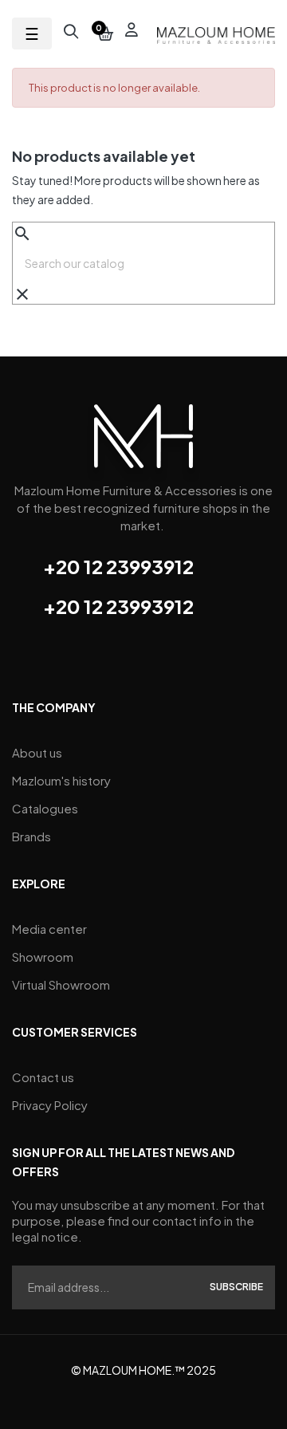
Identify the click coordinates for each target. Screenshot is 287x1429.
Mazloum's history (61, 780)
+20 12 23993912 (118, 566)
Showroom (42, 956)
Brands (31, 836)
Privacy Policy (50, 1104)
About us (37, 752)
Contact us (43, 1077)
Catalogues (45, 808)
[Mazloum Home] (143, 441)
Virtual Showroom (61, 984)
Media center (49, 928)
